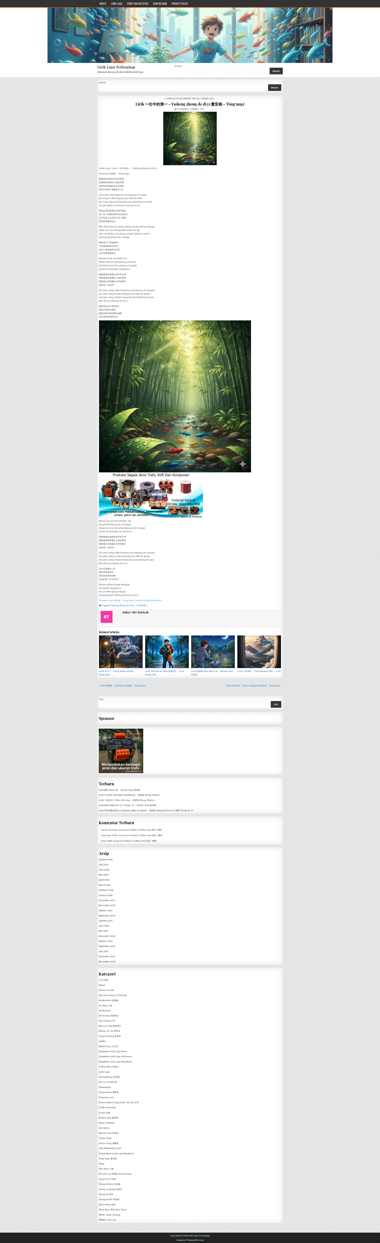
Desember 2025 (107, 900)
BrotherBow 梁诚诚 (108, 1000)
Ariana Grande (106, 990)
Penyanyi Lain (106, 1097)
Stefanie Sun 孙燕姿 (108, 1133)
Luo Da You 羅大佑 (108, 1082)
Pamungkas (105, 1087)
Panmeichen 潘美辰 (109, 1092)
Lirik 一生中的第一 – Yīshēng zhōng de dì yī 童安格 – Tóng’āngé (190, 104)
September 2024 (107, 946)
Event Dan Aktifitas (137, 3)
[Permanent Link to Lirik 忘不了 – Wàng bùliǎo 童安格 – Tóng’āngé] (121, 651)
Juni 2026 (104, 870)
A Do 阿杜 (104, 980)
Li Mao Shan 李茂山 (109, 1067)
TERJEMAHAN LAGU (110, 1148)
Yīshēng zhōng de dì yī (122, 605)
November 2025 (107, 905)
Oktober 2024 (105, 941)
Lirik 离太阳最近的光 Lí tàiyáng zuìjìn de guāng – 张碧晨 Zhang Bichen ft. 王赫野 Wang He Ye (146, 810)
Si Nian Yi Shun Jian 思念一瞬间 (145, 830)
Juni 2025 (104, 926)
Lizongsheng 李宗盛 (109, 1077)
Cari (101, 699)
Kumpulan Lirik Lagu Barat (113, 1051)
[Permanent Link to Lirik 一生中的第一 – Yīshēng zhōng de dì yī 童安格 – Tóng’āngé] (190, 138)
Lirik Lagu (116, 3)
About (102, 3)
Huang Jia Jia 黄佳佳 (109, 1031)
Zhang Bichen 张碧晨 (109, 1184)
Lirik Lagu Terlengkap (116, 67)
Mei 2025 (103, 931)
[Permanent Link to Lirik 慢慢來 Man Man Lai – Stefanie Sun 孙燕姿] (213, 651)
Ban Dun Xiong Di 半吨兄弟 (113, 995)
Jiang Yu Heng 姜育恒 (110, 1036)
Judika (102, 1041)
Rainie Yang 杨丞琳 (108, 1118)
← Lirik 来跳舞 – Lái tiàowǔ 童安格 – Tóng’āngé (121, 685)
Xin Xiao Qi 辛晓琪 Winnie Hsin (115, 1174)
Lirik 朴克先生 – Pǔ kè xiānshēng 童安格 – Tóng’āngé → (254, 685)
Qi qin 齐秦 (104, 1113)
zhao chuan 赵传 (107, 1204)
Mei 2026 (104, 875)
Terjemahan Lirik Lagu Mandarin (116, 1153)
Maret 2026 (105, 885)
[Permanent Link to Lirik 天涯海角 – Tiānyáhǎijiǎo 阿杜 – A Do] (259, 651)
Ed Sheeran (105, 1010)
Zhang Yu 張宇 (106, 1194)
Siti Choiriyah (182, 109)
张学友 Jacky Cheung (109, 1215)
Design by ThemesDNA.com (190, 1240)
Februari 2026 (106, 890)
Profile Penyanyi (107, 1107)
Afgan (102, 985)
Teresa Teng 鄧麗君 (109, 1143)
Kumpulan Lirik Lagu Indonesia (115, 1056)
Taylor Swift (105, 1138)
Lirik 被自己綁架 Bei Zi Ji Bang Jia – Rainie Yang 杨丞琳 (127, 805)
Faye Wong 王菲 (107, 1021)
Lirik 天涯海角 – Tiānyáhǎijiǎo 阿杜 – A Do (259, 671)
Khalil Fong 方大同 (108, 1046)
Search (178, 66)
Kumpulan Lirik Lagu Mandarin (179, 98)
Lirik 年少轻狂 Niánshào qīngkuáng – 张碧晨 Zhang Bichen (129, 795)
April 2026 (104, 880)
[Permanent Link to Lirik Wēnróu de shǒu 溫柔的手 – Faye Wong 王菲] (167, 651)
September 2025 (107, 915)
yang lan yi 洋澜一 (108, 1179)
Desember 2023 (107, 956)
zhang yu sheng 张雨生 (110, 1189)
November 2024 (107, 936)
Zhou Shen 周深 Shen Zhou (112, 1209)
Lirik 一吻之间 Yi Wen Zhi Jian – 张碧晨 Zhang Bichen (126, 800)
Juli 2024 (103, 951)
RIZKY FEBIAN (106, 1123)
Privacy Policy (180, 3)
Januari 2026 (106, 895)
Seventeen (104, 1128)
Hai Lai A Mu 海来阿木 (110, 1026)
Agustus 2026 (106, 859)
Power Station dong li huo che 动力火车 (119, 1102)
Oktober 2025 (106, 910)
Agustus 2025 (106, 920)
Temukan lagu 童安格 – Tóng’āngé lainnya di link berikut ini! (130, 600)
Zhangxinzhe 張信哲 (109, 1199)
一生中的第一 (141, 605)
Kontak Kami (160, 3)
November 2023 (107, 961)
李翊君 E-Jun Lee (107, 1220)
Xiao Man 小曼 (106, 1169)
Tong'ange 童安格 (207, 98)
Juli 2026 (103, 864)
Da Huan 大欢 (105, 1005)
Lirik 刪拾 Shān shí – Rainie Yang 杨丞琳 (119, 790)
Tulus (101, 1164)
